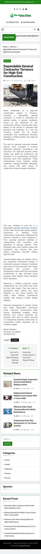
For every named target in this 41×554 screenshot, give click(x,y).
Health (7, 464)
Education (8, 469)
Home (7, 460)
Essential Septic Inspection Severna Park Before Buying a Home (25, 382)
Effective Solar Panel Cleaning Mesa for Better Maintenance (19, 2)
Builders (15, 340)
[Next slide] (38, 2)
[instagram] (17, 9)
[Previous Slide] (34, 2)
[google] (23, 9)
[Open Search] (35, 29)
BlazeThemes (25, 546)
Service (7, 61)
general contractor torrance (26, 228)
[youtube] (26, 9)
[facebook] (14, 9)
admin (8, 81)
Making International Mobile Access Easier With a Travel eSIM (25, 395)
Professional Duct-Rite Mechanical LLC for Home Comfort (25, 423)
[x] (20, 9)
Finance (8, 473)
